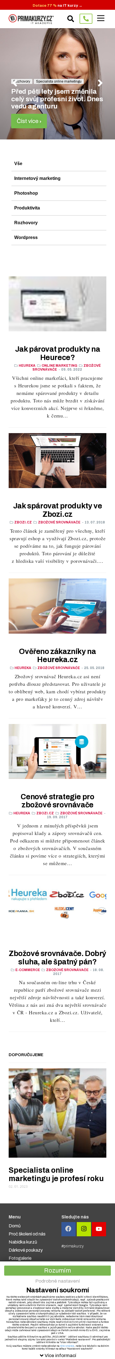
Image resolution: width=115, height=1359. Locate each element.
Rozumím (57, 1270)
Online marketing (59, 366)
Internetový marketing (37, 178)
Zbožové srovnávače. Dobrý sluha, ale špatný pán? (57, 957)
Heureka (27, 366)
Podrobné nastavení (57, 1281)
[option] (57, 83)
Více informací (60, 1355)
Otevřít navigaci (100, 18)
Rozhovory (26, 222)
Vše (18, 163)
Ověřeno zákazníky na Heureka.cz (57, 655)
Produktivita (27, 208)
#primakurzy (72, 1246)
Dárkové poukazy (26, 1250)
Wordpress (26, 237)
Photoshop (26, 193)
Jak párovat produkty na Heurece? (57, 353)
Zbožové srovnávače (59, 522)
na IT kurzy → (57, 6)
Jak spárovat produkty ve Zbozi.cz (57, 510)
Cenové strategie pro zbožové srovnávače (57, 801)
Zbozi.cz (23, 522)
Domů (15, 1225)
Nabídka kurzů (23, 1242)
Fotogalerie (20, 1258)
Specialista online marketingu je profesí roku (56, 1174)
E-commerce (27, 970)
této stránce (67, 1345)
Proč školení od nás (27, 1234)
